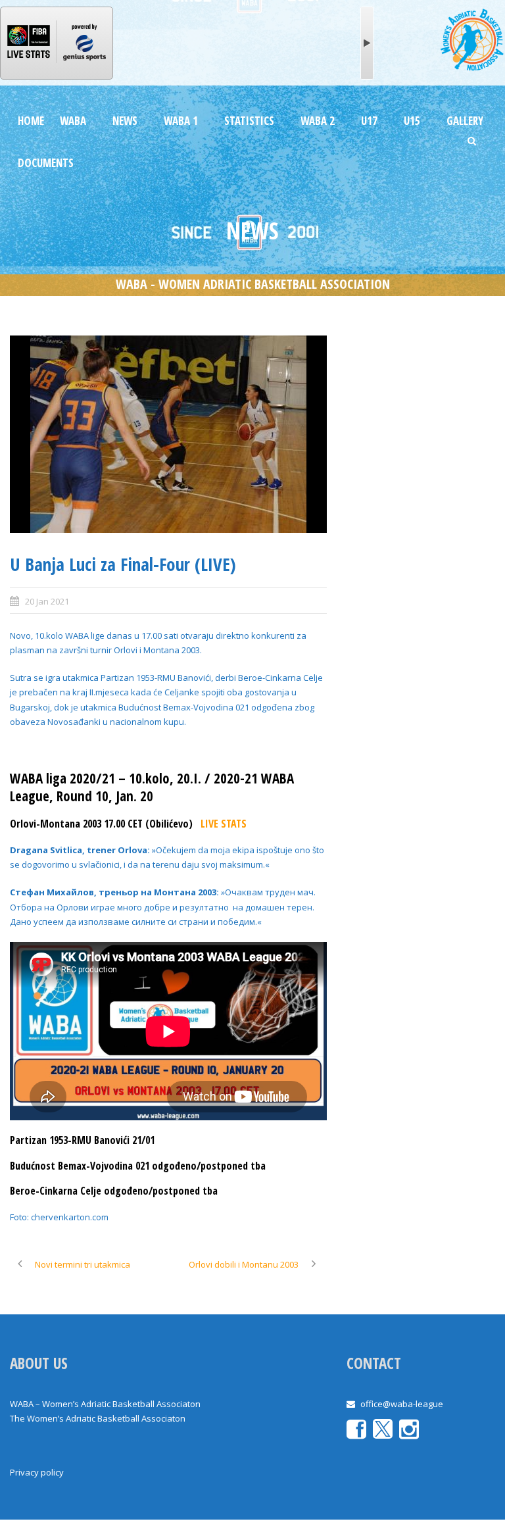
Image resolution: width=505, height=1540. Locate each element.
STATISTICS (249, 120)
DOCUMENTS (46, 162)
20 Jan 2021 (47, 601)
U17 (369, 120)
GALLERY (464, 120)
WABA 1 (181, 120)
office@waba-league (401, 1404)
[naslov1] (168, 434)
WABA (73, 120)
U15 (412, 120)
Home (31, 120)
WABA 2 (318, 120)
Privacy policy (37, 1472)
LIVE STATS (224, 823)
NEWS (124, 120)
